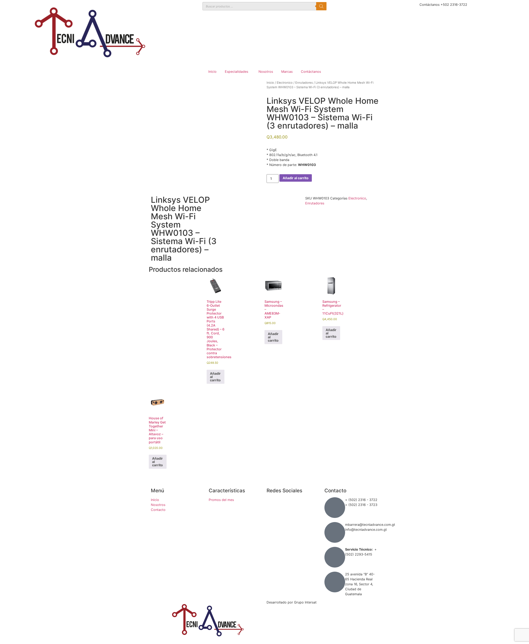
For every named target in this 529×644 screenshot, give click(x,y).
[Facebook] (272, 502)
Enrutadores (304, 83)
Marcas (287, 71)
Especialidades (236, 71)
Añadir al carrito (296, 178)
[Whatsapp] (272, 525)
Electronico (285, 83)
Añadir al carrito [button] (215, 376)
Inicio (212, 71)
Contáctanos (311, 71)
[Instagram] (272, 514)
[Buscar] (321, 6)
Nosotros (266, 71)
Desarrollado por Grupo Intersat (292, 602)
